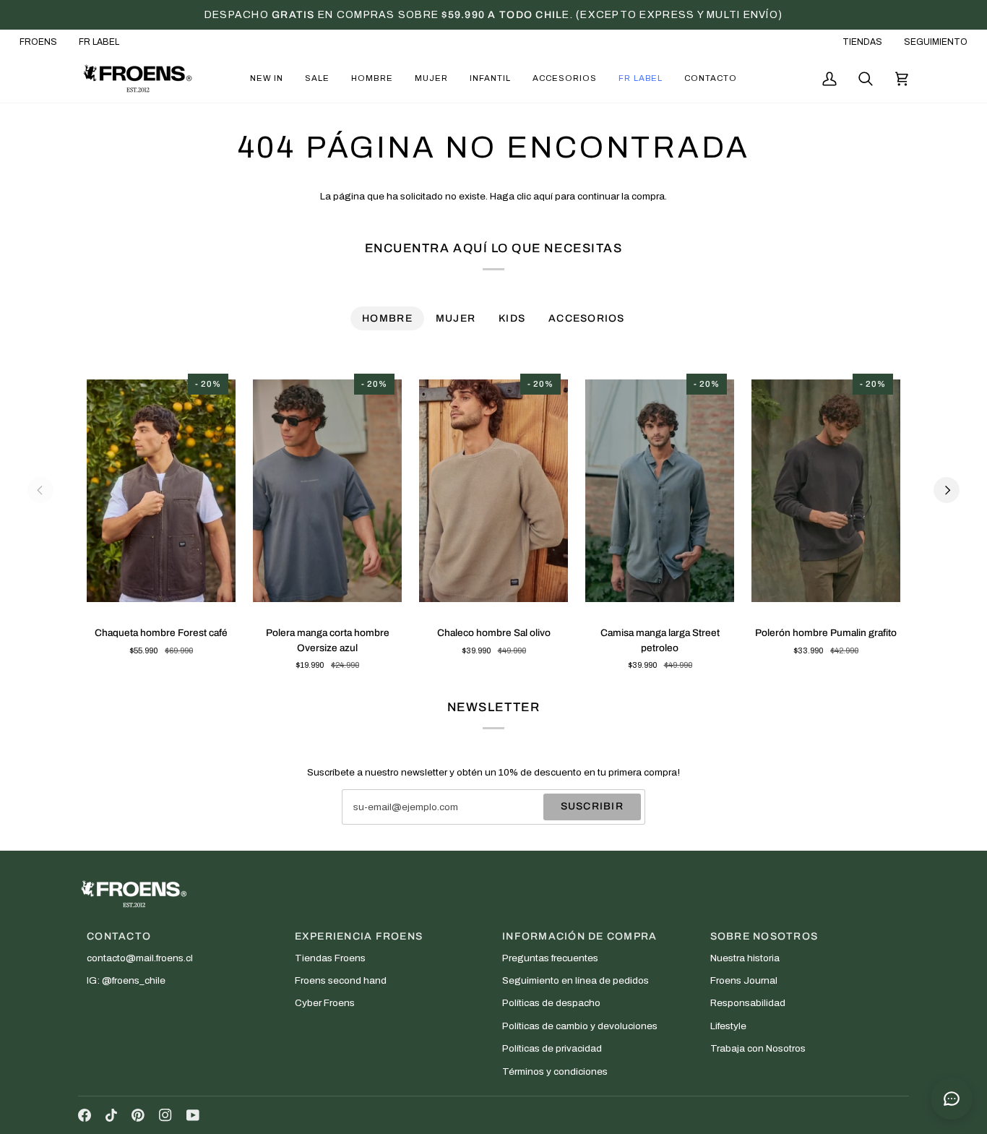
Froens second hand (341, 980)
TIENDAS (862, 42)
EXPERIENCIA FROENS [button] (359, 936)
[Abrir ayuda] (952, 1099)
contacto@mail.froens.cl (140, 958)
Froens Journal (743, 980)
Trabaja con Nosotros (758, 1048)
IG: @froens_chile (126, 980)
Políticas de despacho (551, 1002)
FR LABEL (99, 42)
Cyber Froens (325, 1002)
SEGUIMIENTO (935, 42)
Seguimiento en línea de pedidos (575, 980)
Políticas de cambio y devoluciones (580, 1026)
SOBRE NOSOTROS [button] (764, 936)
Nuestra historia (745, 958)
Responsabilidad (747, 1002)
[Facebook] (84, 1115)
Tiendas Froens (330, 958)
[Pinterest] (138, 1115)
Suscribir (592, 806)
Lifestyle (728, 1026)
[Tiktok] (111, 1115)
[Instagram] (165, 1115)
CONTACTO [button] (119, 936)
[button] (266, 78)
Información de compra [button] (579, 936)
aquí (543, 196)
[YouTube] (192, 1115)
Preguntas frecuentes (550, 958)
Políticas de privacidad (552, 1048)
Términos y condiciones (555, 1071)
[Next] (947, 490)
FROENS (38, 42)
